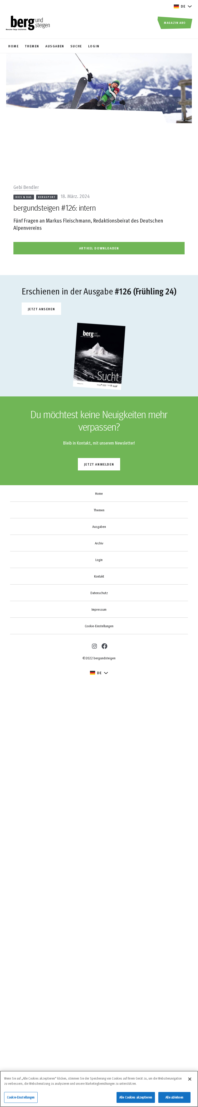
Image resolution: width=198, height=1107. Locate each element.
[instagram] (93, 645)
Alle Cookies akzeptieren (135, 1097)
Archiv (99, 543)
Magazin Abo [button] (175, 22)
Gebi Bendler (26, 187)
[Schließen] (189, 1079)
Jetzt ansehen (41, 309)
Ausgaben (99, 526)
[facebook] (104, 646)
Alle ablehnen (174, 1097)
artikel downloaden (99, 248)
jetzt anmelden (99, 464)
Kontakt (99, 576)
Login (99, 559)
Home (99, 493)
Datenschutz (99, 593)
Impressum (99, 609)
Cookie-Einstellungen (99, 626)
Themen (99, 510)
